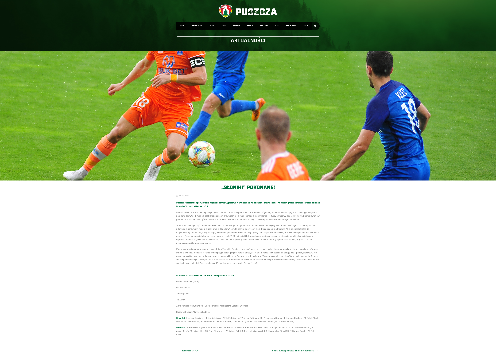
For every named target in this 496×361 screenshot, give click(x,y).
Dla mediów (291, 26)
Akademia (264, 26)
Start (182, 26)
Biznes (250, 26)
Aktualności (197, 26)
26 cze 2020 (184, 196)
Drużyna (236, 26)
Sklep (212, 26)
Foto (224, 26)
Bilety (305, 26)
